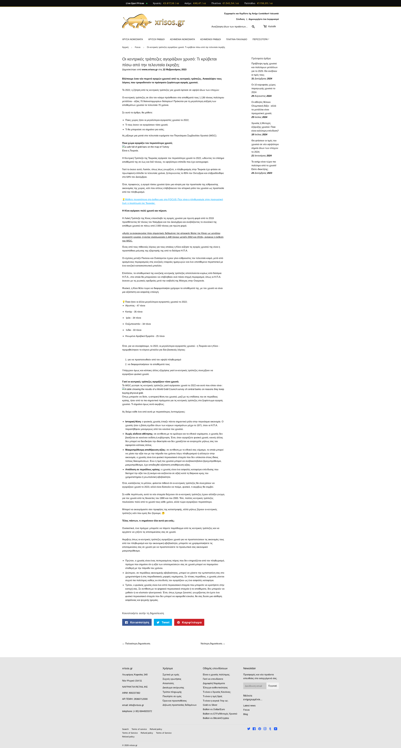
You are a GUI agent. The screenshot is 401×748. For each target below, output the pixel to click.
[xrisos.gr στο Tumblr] (270, 729)
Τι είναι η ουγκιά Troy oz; (215, 700)
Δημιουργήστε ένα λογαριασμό (264, 19)
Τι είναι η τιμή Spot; (212, 696)
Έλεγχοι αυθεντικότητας (215, 687)
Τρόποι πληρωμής (172, 692)
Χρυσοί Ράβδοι (156, 39)
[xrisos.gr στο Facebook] (254, 729)
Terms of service (139, 729)
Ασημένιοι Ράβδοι (210, 39)
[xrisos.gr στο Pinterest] (259, 729)
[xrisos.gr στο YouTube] (275, 729)
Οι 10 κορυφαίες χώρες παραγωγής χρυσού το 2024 (263, 88)
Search (125, 729)
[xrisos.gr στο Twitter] (248, 729)
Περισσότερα (260, 39)
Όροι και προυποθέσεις (175, 700)
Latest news (249, 705)
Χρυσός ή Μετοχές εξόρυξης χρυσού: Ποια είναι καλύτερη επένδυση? (265, 127)
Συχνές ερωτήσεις (172, 679)
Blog (245, 714)
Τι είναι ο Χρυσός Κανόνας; (217, 692)
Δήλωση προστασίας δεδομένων (180, 705)
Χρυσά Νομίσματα (132, 39)
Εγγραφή (272, 686)
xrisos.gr (133, 745)
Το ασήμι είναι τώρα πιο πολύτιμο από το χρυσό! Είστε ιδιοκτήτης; (263, 165)
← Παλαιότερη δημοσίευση (136, 643)
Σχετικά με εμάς (171, 674)
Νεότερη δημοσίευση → (213, 643)
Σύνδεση (240, 19)
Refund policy (156, 729)
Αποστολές (168, 683)
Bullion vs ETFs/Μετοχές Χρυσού (220, 713)
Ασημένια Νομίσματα (182, 39)
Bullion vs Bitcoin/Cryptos (216, 718)
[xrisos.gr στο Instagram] (265, 729)
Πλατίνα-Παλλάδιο (236, 39)
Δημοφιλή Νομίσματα (214, 683)
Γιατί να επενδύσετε (213, 679)
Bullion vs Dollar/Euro (214, 709)
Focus (138, 47)
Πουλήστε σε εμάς (172, 696)
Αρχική (125, 47)
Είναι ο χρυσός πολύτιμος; (216, 674)
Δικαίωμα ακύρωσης (173, 687)
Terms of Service (130, 733)
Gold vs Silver (210, 705)
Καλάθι (272, 26)
